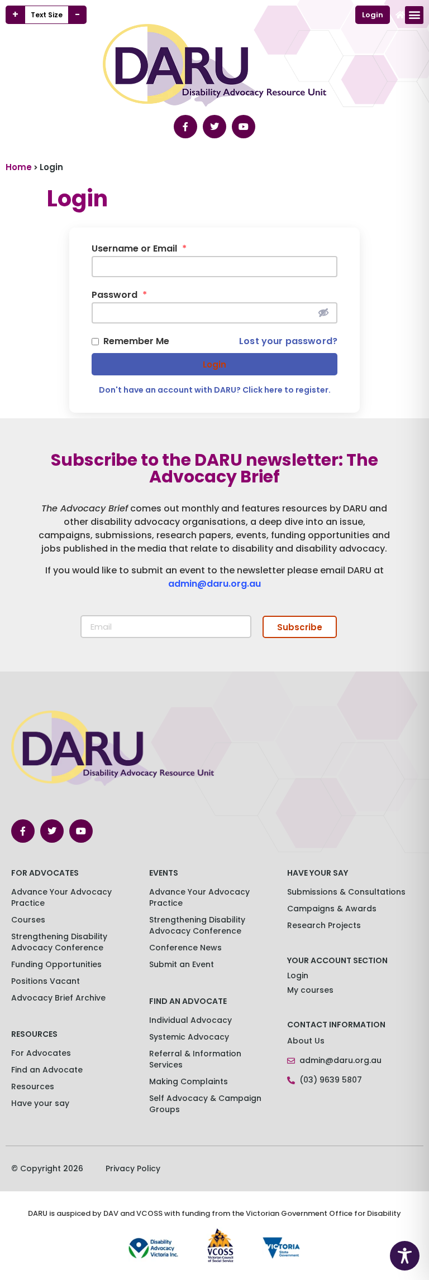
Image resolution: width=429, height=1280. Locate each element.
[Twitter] (214, 126)
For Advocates (41, 1053)
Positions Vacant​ (45, 981)
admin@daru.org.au (214, 583)
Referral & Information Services (195, 1059)
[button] (414, 15)
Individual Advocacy (190, 1020)
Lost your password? (288, 341)
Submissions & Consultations (346, 891)
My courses (310, 990)
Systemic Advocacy (189, 1036)
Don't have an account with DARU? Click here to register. (215, 389)
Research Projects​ (324, 925)
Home (19, 167)
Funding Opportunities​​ (56, 964)
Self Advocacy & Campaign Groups (205, 1104)
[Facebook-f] (185, 126)
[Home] (400, 14)
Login (214, 364)
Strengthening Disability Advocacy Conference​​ (59, 942)
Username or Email (139, 248)
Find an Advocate (47, 1069)
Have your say (40, 1103)
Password (119, 295)
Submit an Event (181, 964)
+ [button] (15, 14)
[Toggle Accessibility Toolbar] (405, 1256)
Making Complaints (188, 1081)
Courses (28, 919)
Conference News (185, 947)
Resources (32, 1086)
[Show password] (323, 312)
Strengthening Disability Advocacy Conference (197, 925)
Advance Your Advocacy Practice (61, 897)
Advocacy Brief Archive (58, 997)
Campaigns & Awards (331, 908)
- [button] (77, 14)
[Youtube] (243, 126)
